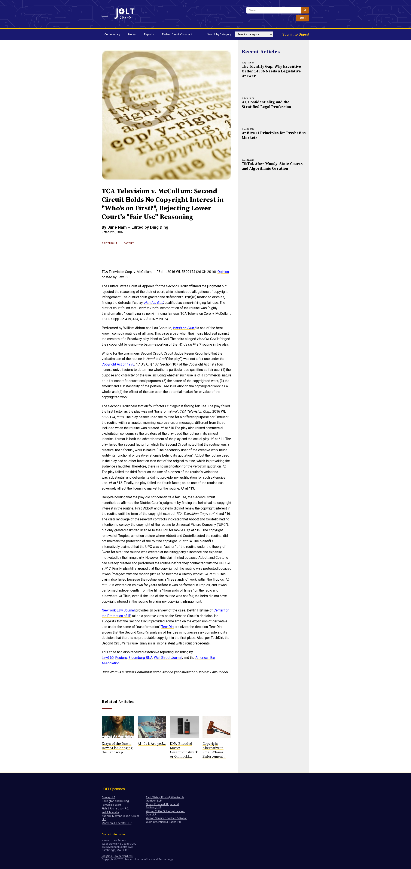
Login (303, 18)
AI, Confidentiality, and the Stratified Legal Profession (266, 104)
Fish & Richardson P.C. (115, 808)
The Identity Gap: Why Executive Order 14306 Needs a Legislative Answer (271, 71)
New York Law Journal (118, 610)
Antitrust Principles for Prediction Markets (274, 135)
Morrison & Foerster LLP (116, 823)
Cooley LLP (108, 797)
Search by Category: (219, 34)
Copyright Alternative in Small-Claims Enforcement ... (214, 750)
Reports (149, 34)
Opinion (223, 272)
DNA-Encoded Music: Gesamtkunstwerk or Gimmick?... (184, 750)
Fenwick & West (111, 804)
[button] (105, 14)
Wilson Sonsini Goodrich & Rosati (166, 818)
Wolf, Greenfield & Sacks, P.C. (164, 822)
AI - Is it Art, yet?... (152, 744)
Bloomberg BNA (140, 658)
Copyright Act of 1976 (118, 364)
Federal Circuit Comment (177, 34)
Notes (132, 34)
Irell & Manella (110, 812)
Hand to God (153, 303)
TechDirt (167, 627)
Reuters (121, 658)
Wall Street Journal (168, 658)
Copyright (110, 243)
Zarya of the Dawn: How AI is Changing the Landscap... (117, 748)
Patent (129, 243)
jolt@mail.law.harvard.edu (117, 856)
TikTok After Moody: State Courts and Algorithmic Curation (272, 166)
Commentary (112, 34)
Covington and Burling (115, 801)
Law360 (108, 658)
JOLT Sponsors (113, 789)
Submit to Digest (295, 34)
